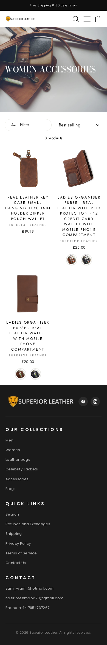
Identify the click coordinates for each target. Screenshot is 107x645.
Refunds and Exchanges (27, 524)
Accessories (17, 479)
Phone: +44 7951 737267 (27, 607)
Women (12, 449)
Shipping (13, 533)
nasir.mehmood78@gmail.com (34, 598)
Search (12, 514)
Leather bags (17, 459)
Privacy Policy (18, 543)
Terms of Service (21, 553)
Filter (24, 124)
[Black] (86, 259)
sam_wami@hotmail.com (29, 588)
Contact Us (15, 562)
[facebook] (83, 401)
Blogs (10, 488)
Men (9, 440)
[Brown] (71, 259)
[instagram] (95, 401)
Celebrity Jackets (21, 469)
